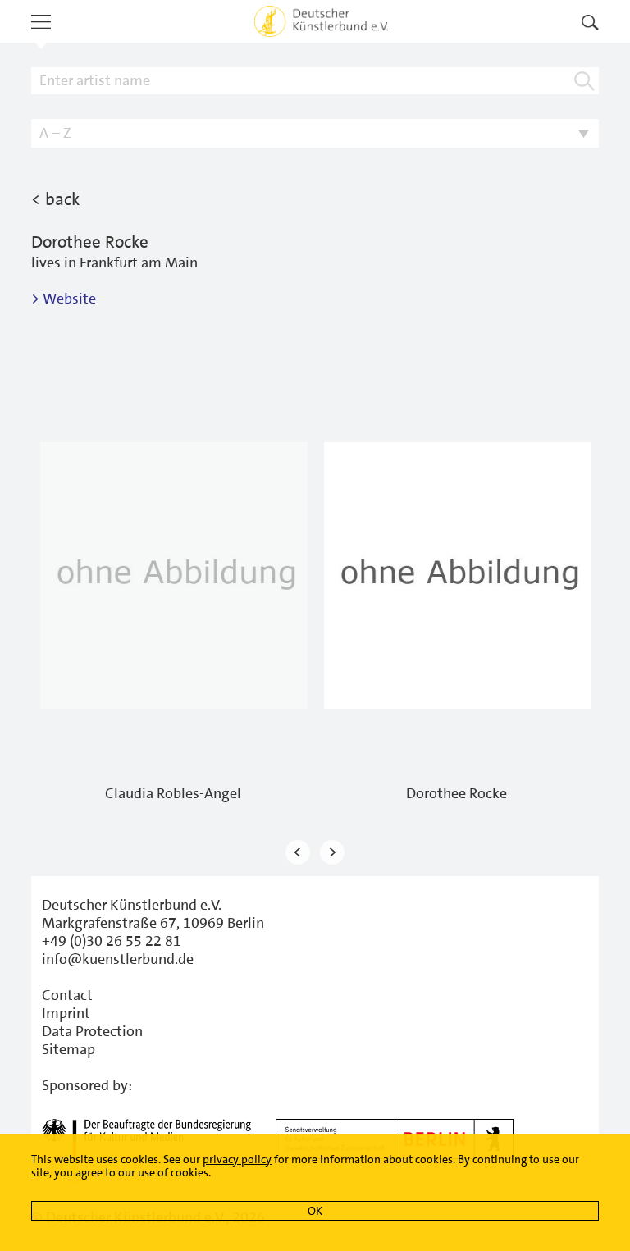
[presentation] (297, 852)
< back (55, 199)
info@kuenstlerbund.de (118, 959)
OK (315, 1210)
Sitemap (68, 1049)
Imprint (66, 1013)
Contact (67, 995)
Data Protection (92, 1031)
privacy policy (237, 1159)
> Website (63, 298)
